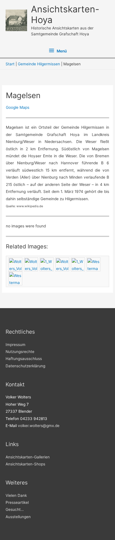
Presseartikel (17, 502)
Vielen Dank (16, 495)
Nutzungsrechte (20, 351)
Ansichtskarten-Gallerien (28, 457)
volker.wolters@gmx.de (38, 425)
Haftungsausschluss (24, 358)
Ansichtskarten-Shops (25, 464)
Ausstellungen (18, 516)
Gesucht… (15, 509)
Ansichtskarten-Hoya (65, 14)
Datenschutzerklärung (25, 366)
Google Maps (17, 107)
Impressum (15, 344)
